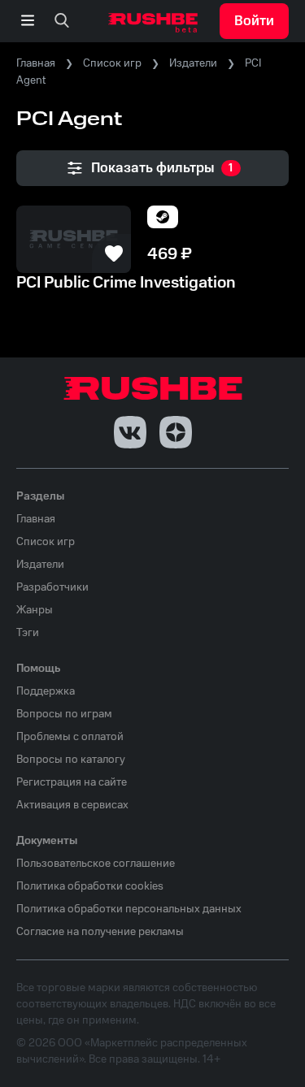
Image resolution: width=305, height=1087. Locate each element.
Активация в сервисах (72, 805)
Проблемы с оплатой (70, 737)
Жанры (34, 610)
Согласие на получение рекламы (100, 932)
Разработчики (52, 587)
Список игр (112, 63)
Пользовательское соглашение (95, 863)
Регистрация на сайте (71, 782)
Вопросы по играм (64, 714)
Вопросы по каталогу (70, 759)
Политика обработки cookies (89, 886)
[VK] (130, 432)
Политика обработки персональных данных (129, 909)
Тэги (27, 633)
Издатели (193, 63)
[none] (62, 21)
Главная (35, 63)
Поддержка (45, 691)
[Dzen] (175, 432)
